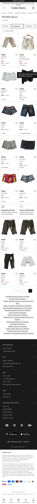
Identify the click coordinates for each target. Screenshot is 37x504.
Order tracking (8, 360)
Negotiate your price (8, 210)
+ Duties (6, 63)
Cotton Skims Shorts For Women (17, 329)
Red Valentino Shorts (17, 324)
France (4, 494)
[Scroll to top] (30, 291)
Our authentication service (12, 363)
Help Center (7, 394)
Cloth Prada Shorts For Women (17, 322)
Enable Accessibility (18, 1)
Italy (34, 494)
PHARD (10, 13)
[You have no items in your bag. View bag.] (33, 8)
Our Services (8, 345)
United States (19, 494)
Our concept (7, 348)
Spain (30, 494)
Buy (4, 357)
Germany (25, 494)
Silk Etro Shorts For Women (17, 315)
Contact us (6, 397)
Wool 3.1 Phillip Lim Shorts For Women (17, 306)
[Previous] (14, 291)
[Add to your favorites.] (16, 55)
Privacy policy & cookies (17, 447)
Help (4, 390)
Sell (4, 372)
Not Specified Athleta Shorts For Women (17, 308)
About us (6, 406)
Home (4, 13)
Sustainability (7, 409)
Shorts (30, 13)
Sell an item (7, 381)
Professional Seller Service (12, 384)
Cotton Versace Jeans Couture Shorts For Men (18, 302)
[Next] (23, 291)
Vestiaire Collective (11, 403)
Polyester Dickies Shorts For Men (17, 296)
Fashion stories (8, 418)
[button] (33, 8)
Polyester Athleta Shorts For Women (17, 310)
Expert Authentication (27, 210)
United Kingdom (10, 494)
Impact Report (7, 412)
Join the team (7, 415)
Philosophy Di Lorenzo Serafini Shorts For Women (18, 318)
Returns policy (8, 366)
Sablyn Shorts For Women (17, 326)
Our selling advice (9, 379)
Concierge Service (9, 351)
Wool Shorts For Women (17, 313)
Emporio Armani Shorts (17, 299)
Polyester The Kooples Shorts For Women (18, 333)
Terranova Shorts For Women (17, 331)
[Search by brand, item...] (4, 8)
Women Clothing (20, 13)
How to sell (6, 376)
